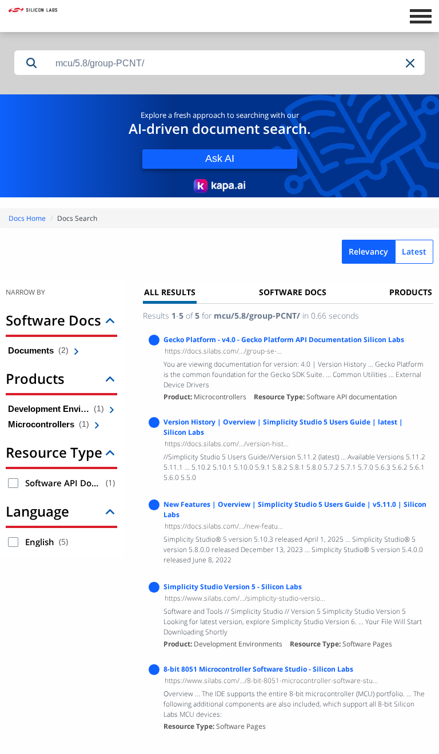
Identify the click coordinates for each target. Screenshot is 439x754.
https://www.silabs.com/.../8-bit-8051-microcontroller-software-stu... (271, 680)
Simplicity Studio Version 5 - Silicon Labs (232, 587)
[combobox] (237, 63)
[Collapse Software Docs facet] (110, 320)
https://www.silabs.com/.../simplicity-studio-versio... (245, 598)
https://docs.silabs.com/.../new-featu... (224, 526)
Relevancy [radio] (368, 251)
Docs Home (27, 218)
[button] (411, 63)
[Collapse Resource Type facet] (110, 452)
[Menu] (420, 15)
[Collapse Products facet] (110, 378)
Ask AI (219, 158)
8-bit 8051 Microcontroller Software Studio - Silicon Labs (258, 669)
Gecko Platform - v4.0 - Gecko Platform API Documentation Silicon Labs (283, 339)
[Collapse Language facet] (110, 511)
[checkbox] (13, 483)
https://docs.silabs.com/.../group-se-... (223, 351)
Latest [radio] (414, 251)
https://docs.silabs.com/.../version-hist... (227, 444)
